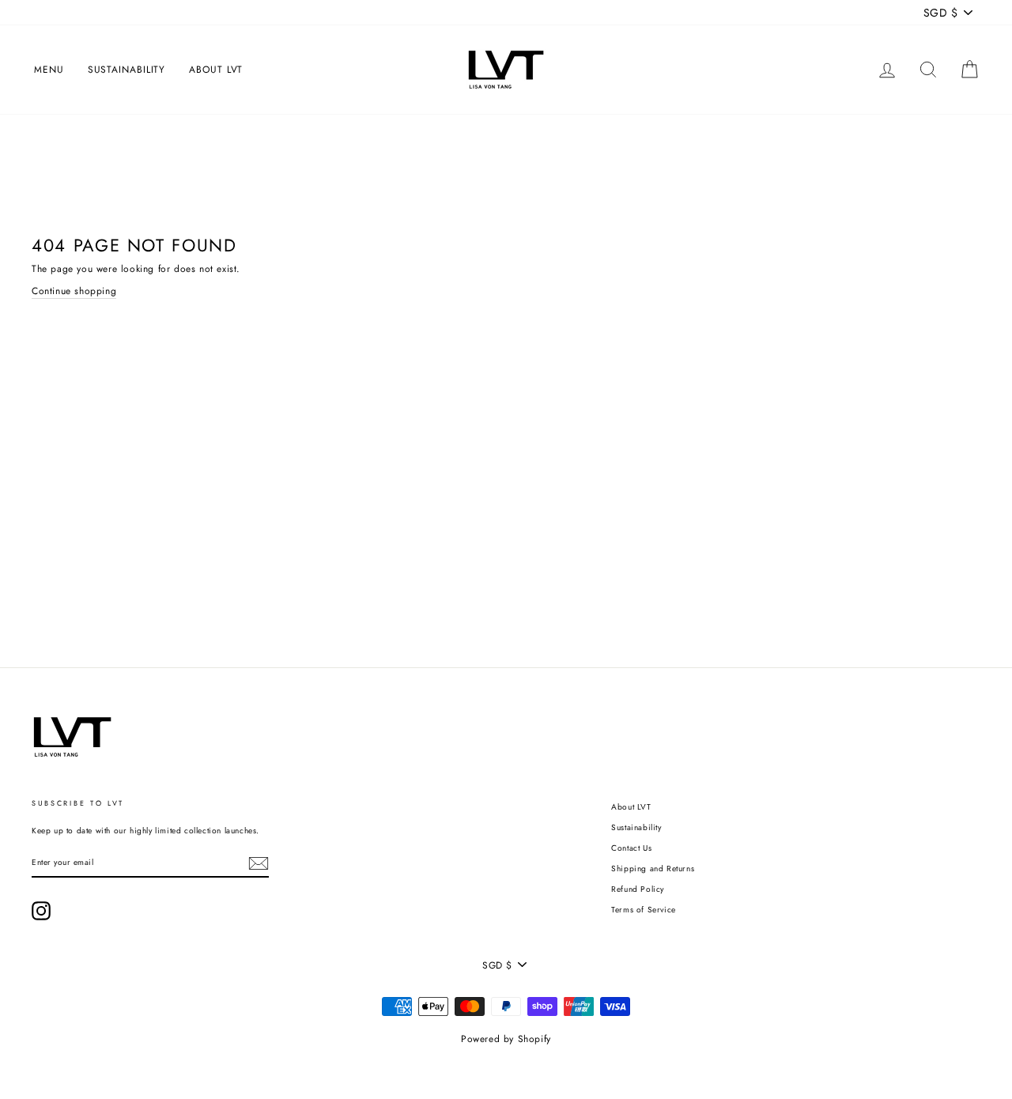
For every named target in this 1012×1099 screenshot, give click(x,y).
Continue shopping (74, 291)
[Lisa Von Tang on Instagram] (41, 910)
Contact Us (631, 848)
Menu (49, 69)
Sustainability (127, 69)
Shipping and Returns (652, 868)
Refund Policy (637, 889)
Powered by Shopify (506, 1039)
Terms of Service (643, 910)
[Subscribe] (258, 863)
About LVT (216, 69)
